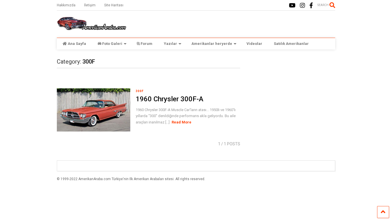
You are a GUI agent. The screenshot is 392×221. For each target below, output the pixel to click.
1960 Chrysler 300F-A (169, 99)
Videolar (254, 43)
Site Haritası (113, 5)
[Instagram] (302, 6)
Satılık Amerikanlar (291, 43)
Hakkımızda (66, 5)
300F (140, 91)
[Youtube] (292, 6)
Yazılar (170, 43)
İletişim (90, 5)
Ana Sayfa (77, 43)
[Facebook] (311, 6)
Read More (181, 122)
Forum (146, 43)
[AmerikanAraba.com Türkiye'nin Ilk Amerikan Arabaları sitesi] (91, 27)
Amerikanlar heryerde (211, 43)
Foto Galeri (112, 43)
